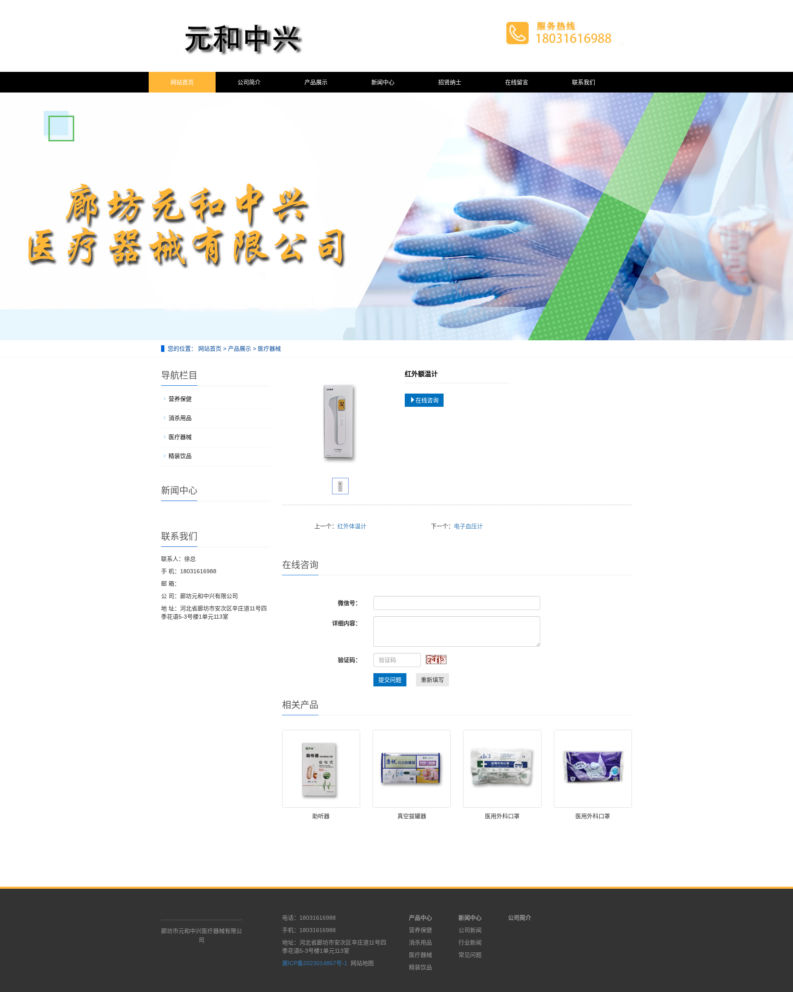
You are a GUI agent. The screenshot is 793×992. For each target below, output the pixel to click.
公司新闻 (470, 930)
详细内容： (346, 623)
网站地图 (362, 963)
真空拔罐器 (411, 816)
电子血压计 (468, 526)
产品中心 (420, 917)
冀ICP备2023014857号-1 (314, 963)
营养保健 (180, 399)
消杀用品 (180, 418)
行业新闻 (470, 942)
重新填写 (432, 679)
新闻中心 (382, 82)
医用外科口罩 (502, 816)
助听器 (321, 816)
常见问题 (470, 955)
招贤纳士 (449, 82)
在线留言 (516, 82)
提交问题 (389, 679)
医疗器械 (268, 348)
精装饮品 (180, 456)
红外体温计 (351, 526)
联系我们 (583, 82)
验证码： (349, 660)
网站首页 (182, 82)
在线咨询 (427, 400)
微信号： (349, 603)
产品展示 (316, 82)
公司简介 (249, 82)
